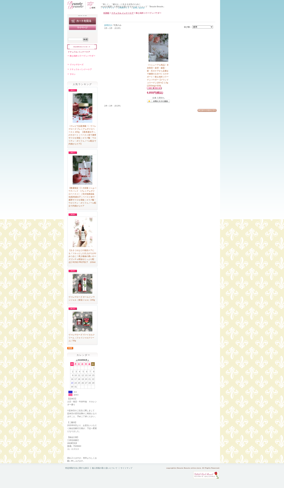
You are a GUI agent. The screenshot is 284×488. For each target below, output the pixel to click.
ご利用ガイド (124, 8)
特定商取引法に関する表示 (77, 468)
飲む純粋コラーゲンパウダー (82, 56)
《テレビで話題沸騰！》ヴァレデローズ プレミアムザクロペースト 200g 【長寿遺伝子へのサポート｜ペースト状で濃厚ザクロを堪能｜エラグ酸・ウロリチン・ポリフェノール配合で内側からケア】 (82, 135)
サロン (73, 74)
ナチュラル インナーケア (79, 52)
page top (207, 110)
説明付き (108, 25)
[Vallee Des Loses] (206, 478)
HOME (106, 13)
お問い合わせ (139, 8)
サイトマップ (108, 8)
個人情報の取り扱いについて (105, 468)
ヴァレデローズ (76, 64)
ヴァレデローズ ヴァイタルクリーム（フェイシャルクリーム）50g (82, 338)
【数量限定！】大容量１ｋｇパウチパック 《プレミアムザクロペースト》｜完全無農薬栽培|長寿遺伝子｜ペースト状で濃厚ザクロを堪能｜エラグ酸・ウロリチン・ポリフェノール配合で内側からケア (82, 197)
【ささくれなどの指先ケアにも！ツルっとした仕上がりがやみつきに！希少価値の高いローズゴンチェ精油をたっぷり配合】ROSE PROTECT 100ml (82, 256)
